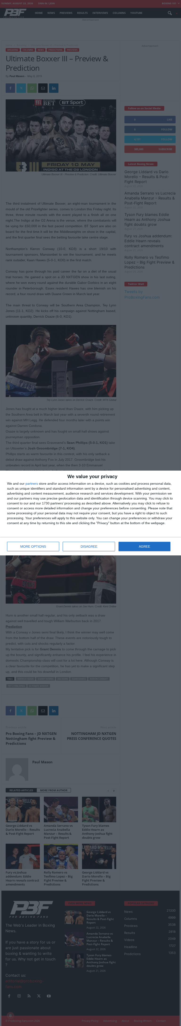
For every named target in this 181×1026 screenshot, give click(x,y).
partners (31, 483)
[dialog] (90, 513)
